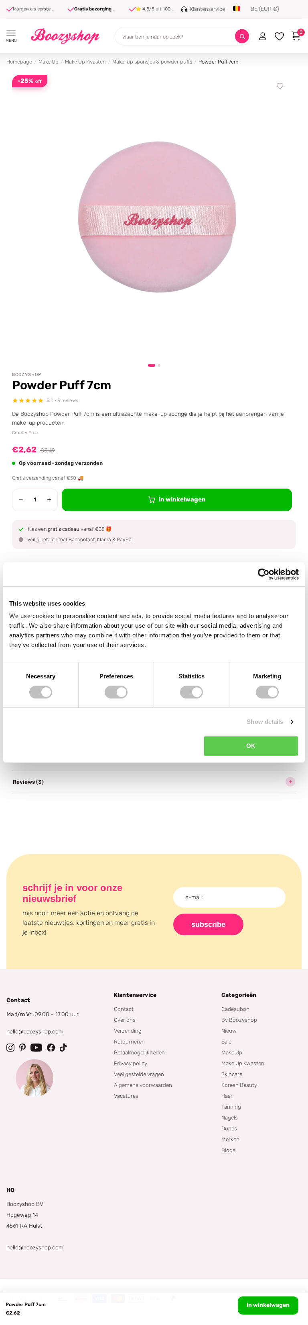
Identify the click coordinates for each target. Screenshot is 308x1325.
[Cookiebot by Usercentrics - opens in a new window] (264, 574)
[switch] (116, 692)
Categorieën (239, 995)
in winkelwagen (268, 1305)
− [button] (21, 499)
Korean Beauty (239, 1085)
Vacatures (126, 1096)
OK (250, 745)
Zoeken (242, 36)
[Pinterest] (22, 1048)
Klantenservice (135, 995)
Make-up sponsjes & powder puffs (152, 62)
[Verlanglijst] (280, 86)
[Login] (262, 36)
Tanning (231, 1106)
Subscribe (208, 924)
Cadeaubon (235, 1009)
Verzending (128, 1030)
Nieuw (229, 1030)
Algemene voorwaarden (143, 1085)
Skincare (231, 1074)
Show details (265, 721)
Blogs (228, 1150)
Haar (227, 1096)
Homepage (19, 62)
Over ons (125, 1020)
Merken (230, 1139)
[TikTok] (63, 1048)
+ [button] (49, 499)
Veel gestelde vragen (139, 1074)
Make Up (48, 62)
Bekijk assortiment (11, 33)
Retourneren (129, 1041)
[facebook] (51, 1048)
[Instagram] (10, 1048)
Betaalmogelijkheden (139, 1052)
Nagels (229, 1117)
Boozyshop (26, 374)
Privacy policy (130, 1063)
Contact (124, 1009)
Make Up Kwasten (85, 62)
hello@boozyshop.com (34, 1031)
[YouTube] (36, 1048)
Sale (226, 1041)
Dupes (229, 1128)
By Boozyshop (239, 1020)
